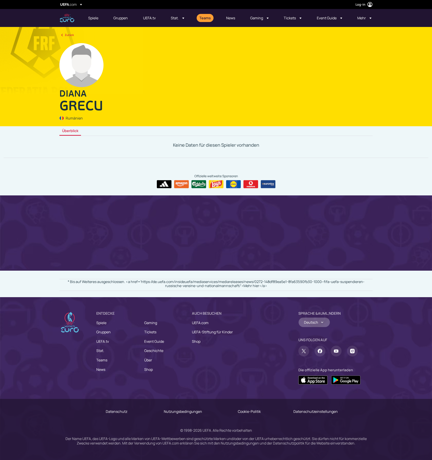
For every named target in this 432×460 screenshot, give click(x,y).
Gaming (150, 322)
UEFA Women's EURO (66, 18)
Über (148, 360)
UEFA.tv (102, 341)
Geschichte (153, 350)
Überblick (70, 131)
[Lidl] (233, 184)
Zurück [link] (69, 35)
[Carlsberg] (198, 184)
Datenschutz (116, 411)
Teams (101, 360)
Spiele (101, 322)
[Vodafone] (250, 184)
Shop (148, 369)
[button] (177, 18)
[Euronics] (268, 184)
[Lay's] (216, 184)
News (100, 369)
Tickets (150, 332)
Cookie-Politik (249, 411)
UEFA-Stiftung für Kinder (212, 332)
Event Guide (154, 341)
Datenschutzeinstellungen (315, 411)
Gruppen (103, 332)
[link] (93, 18)
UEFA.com (200, 322)
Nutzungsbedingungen (183, 411)
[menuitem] (95, 18)
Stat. (100, 350)
